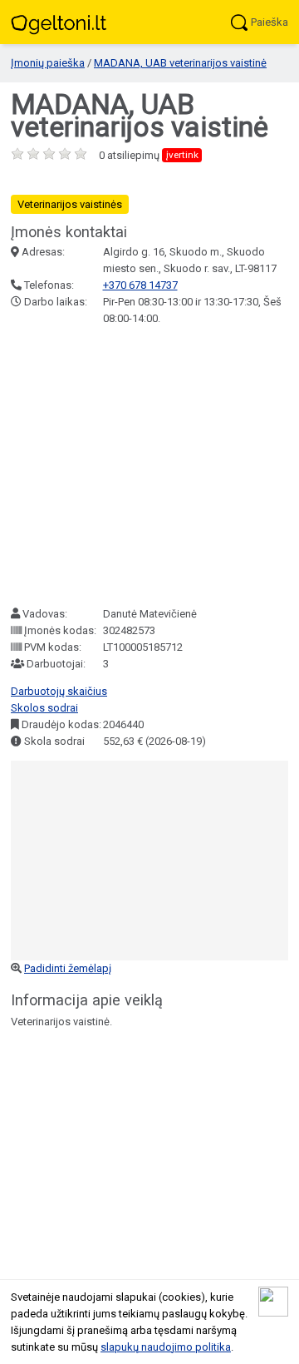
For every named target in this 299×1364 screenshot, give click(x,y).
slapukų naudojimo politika (165, 1347)
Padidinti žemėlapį (67, 968)
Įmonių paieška (48, 63)
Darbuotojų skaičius (59, 691)
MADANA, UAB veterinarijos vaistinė (180, 63)
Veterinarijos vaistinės (69, 204)
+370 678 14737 (140, 285)
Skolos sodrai (44, 708)
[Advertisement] (149, 466)
